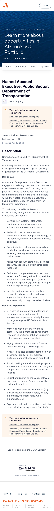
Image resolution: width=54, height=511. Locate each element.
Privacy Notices (31, 506)
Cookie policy (33, 475)
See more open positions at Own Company (27, 450)
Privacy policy (20, 475)
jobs (8, 66)
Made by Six (6, 506)
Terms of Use (18, 506)
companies (20, 66)
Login (45, 6)
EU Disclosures (47, 506)
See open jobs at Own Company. (24, 116)
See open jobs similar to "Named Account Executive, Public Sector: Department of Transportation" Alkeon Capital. (28, 123)
